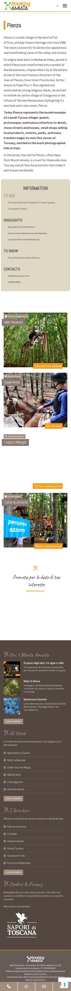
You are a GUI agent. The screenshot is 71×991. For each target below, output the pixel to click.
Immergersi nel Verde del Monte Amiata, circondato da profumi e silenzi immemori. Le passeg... (44, 688)
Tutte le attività (15, 502)
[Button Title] (9, 986)
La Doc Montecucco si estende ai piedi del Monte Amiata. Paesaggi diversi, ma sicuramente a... (45, 706)
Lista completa (13, 721)
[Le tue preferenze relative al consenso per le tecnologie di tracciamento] (64, 984)
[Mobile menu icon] (64, 5)
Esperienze (12, 382)
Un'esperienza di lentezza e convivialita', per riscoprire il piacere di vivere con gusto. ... (45, 670)
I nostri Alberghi (15, 442)
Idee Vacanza (13, 322)
